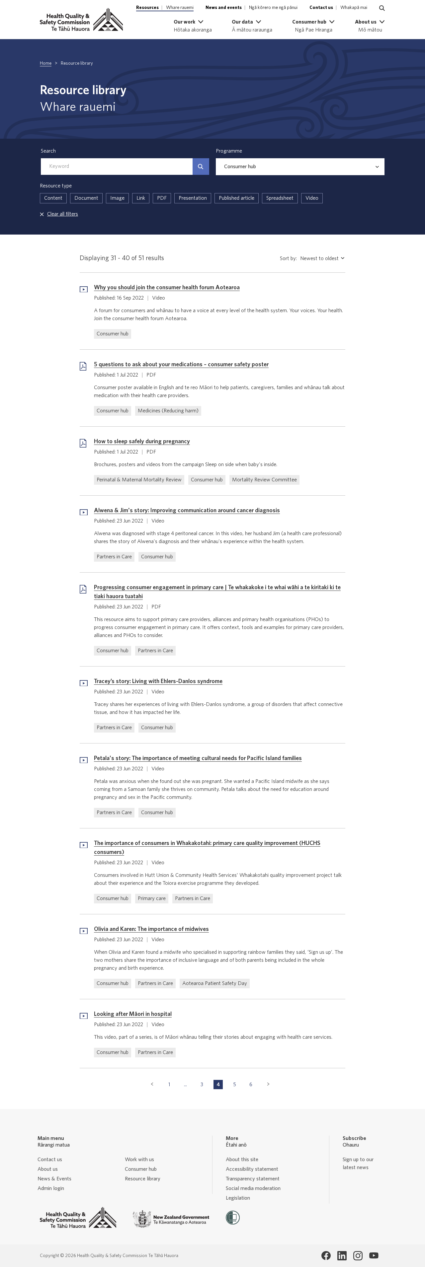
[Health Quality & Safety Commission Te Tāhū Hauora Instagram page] (358, 1255)
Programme (229, 151)
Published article (236, 198)
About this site (242, 1159)
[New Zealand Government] (171, 1219)
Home (45, 63)
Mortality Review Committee (264, 479)
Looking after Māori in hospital (133, 1014)
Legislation (238, 1198)
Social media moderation (253, 1188)
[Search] (201, 166)
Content (53, 198)
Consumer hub (112, 333)
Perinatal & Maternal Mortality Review (139, 479)
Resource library (142, 1178)
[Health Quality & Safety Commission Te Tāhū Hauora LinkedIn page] (342, 1255)
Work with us (139, 1159)
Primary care (152, 898)
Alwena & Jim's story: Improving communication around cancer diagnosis (187, 511)
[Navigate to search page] (382, 8)
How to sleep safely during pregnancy (142, 442)
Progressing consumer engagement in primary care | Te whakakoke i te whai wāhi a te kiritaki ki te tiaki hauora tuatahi (217, 592)
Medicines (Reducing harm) (168, 410)
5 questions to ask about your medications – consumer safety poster (181, 365)
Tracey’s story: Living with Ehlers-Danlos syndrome (158, 681)
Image (117, 198)
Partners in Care (114, 556)
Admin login (51, 1188)
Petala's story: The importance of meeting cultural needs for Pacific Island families (198, 758)
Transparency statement (253, 1178)
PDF (162, 198)
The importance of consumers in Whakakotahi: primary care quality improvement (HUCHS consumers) (207, 847)
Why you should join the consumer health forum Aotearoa (167, 288)
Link (140, 198)
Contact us (50, 1159)
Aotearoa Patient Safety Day (214, 983)
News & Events (54, 1178)
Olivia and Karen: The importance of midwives (151, 929)
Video (311, 198)
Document (86, 198)
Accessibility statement (252, 1169)
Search (48, 151)
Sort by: (288, 258)
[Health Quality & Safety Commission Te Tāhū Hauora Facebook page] (326, 1255)
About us (48, 1169)
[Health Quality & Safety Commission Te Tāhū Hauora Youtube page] (374, 1255)
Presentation (193, 198)
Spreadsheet (280, 198)
